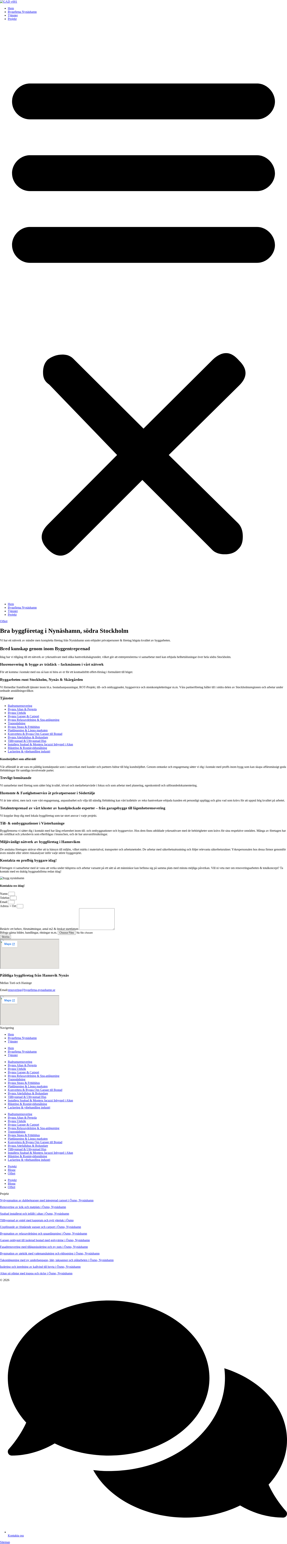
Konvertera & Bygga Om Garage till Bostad (35, 733)
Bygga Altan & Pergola (22, 709)
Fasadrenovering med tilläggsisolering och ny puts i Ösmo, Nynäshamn (44, 1246)
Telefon (5, 897)
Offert (11, 1173)
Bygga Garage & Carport (23, 716)
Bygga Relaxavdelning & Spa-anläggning (33, 719)
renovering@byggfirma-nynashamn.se (31, 990)
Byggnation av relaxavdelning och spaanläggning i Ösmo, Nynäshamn (43, 1233)
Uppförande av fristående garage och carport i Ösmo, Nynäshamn (40, 1227)
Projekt (12, 18)
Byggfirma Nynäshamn (22, 11)
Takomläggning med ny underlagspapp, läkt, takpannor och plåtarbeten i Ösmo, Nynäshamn (57, 1260)
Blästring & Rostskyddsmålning (27, 748)
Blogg (11, 1170)
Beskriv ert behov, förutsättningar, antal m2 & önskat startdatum (39, 928)
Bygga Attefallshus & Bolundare (28, 737)
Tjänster (13, 15)
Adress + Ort (8, 906)
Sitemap (5, 1542)
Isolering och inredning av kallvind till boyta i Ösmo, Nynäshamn (40, 1266)
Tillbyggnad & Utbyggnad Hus (27, 741)
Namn (4, 893)
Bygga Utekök (17, 712)
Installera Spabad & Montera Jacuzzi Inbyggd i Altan (40, 744)
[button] (143, 311)
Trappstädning (16, 723)
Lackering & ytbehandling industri (29, 751)
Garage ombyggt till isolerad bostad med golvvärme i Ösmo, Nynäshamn (45, 1240)
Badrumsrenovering (20, 705)
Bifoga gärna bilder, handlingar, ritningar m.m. (29, 932)
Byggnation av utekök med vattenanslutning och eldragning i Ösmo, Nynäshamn (50, 1253)
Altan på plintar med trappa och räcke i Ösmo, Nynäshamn (36, 1273)
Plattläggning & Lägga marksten (28, 730)
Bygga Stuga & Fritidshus (24, 726)
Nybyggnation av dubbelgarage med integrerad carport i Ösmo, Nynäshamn (47, 1200)
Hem (11, 8)
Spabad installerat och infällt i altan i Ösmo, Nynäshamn (34, 1213)
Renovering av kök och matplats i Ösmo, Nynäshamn (33, 1207)
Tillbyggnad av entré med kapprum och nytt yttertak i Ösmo (37, 1220)
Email (4, 902)
